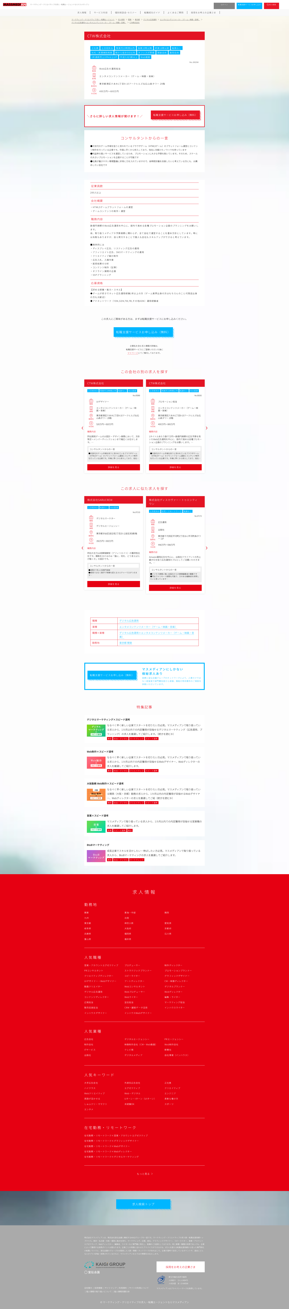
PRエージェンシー (174, 1039)
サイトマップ (111, 1287)
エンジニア (170, 1093)
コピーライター (132, 975)
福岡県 (127, 933)
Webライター (131, 996)
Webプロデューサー (134, 991)
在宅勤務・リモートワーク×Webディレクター (108, 1151)
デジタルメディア (133, 1055)
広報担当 (88, 1002)
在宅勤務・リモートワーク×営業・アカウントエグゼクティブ (116, 1135)
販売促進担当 (91, 1007)
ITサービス (90, 1049)
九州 (86, 917)
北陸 (126, 917)
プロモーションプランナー (178, 970)
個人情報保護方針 (122, 1291)
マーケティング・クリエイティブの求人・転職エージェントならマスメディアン (146, 1302)
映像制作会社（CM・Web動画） (141, 1044)
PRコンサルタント (93, 970)
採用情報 (98, 1287)
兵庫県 (87, 933)
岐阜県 (87, 928)
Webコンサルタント (134, 986)
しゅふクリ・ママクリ (95, 1104)
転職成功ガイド (152, 12)
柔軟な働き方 (171, 1098)
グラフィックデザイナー (177, 975)
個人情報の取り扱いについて (99, 1291)
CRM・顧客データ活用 (136, 1007)
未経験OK (129, 1104)
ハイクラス (90, 1088)
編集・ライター (172, 996)
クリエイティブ (172, 1088)
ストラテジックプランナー (138, 970)
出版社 (87, 1055)
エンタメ (88, 1109)
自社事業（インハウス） (177, 1055)
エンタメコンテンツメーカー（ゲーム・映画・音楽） (148, 627)
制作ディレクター (173, 965)
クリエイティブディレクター (98, 975)
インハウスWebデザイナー (138, 1012)
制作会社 (88, 1044)
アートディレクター (134, 981)
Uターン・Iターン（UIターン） (140, 1098)
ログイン (224, 4)
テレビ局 (129, 1049)
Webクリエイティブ (94, 1093)
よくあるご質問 (175, 12)
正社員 (168, 1082)
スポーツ (169, 1104)
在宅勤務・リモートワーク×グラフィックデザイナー (111, 1140)
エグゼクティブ (132, 1088)
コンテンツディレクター (96, 996)
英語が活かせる (92, 1098)
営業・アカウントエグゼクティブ (101, 965)
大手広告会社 (91, 1082)
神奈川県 (129, 923)
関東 (129, 642)
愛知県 (168, 923)
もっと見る (143, 1173)
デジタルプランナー (175, 986)
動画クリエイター (93, 986)
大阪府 (127, 928)
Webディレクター (174, 991)
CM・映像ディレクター (176, 981)
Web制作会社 (171, 1044)
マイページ (132, 352)
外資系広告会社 (132, 1082)
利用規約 (123, 1287)
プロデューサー (132, 965)
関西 (167, 912)
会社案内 (88, 1287)
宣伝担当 (129, 1002)
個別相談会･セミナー (126, 12)
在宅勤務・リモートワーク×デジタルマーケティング (111, 1156)
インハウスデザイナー (95, 1012)
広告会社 (88, 1039)
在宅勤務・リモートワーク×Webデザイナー (107, 1146)
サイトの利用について (139, 1287)
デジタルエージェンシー (136, 1039)
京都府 (168, 928)
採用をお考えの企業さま (203, 12)
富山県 (87, 939)
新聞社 (168, 1049)
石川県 (168, 933)
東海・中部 (130, 912)
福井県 (127, 939)
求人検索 (272, 4)
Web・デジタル (132, 1093)
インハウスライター (175, 1007)
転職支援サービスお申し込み (249, 4)
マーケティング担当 (175, 1002)
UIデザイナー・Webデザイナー (100, 981)
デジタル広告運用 (129, 620)
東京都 (123, 642)
